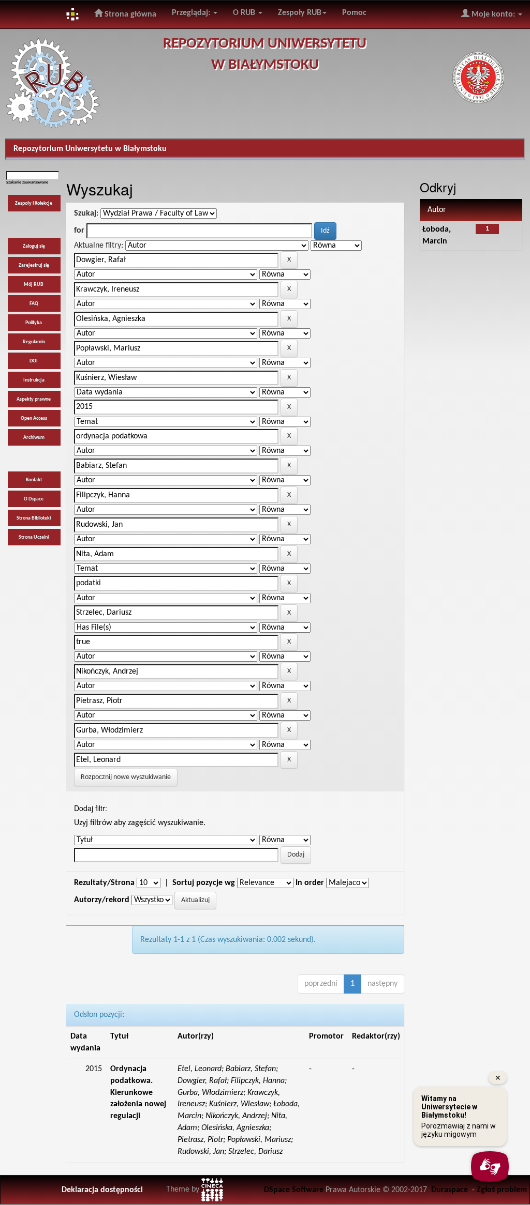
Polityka (33, 323)
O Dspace (33, 499)
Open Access (34, 418)
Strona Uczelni (34, 537)
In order (310, 883)
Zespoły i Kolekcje (33, 203)
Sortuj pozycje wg (203, 883)
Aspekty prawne (34, 399)
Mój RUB (33, 284)
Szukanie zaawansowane (27, 182)
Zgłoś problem (502, 1190)
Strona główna (129, 14)
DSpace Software (293, 1190)
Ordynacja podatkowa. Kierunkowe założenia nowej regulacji (138, 1092)
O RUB (245, 13)
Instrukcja (34, 380)
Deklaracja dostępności (102, 1190)
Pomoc (354, 13)
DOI (34, 361)
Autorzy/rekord (101, 900)
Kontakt (34, 480)
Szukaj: (86, 213)
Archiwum (34, 437)
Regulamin (34, 342)
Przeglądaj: (192, 13)
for (79, 230)
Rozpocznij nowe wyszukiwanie (126, 777)
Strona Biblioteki (34, 518)
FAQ (34, 304)
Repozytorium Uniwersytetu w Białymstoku (90, 149)
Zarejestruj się (34, 265)
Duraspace (449, 1190)
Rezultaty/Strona (104, 883)
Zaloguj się (34, 246)
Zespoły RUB (299, 13)
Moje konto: (493, 14)
